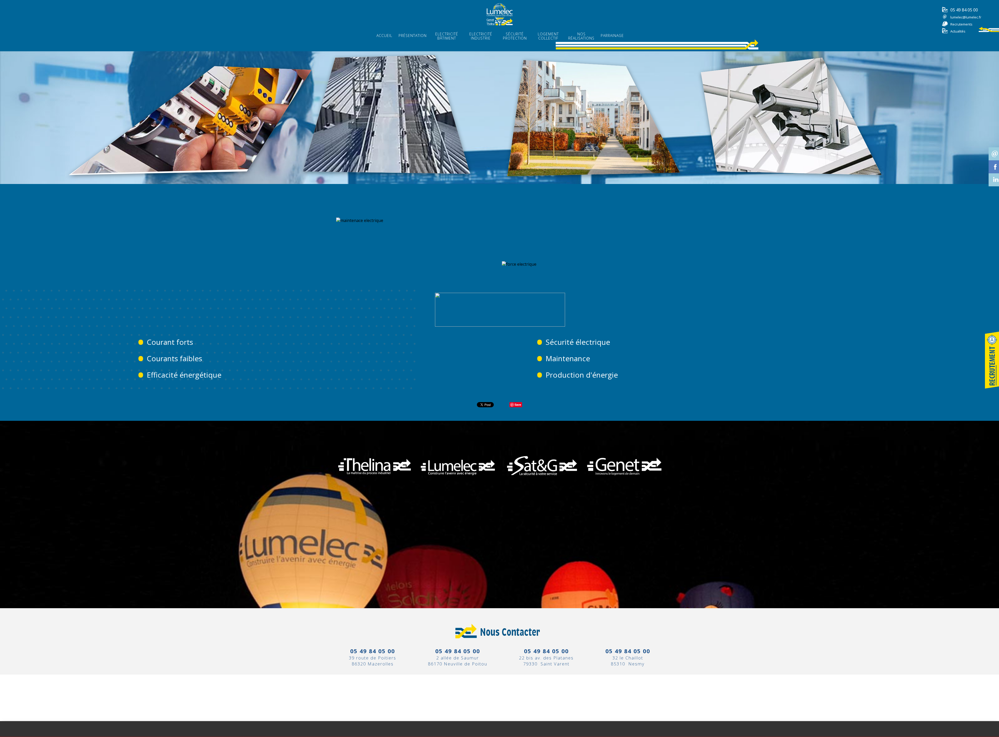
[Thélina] (374, 487)
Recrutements (961, 24)
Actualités (957, 31)
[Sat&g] (541, 487)
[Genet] (624, 487)
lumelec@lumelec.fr (965, 17)
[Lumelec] (458, 487)
